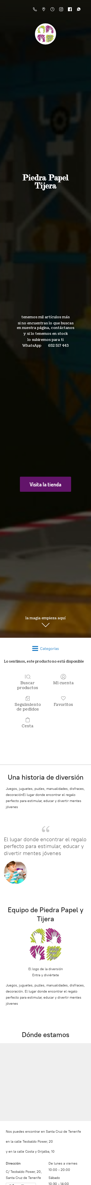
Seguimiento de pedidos (28, 707)
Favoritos (63, 704)
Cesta (27, 726)
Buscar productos (27, 685)
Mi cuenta (63, 682)
